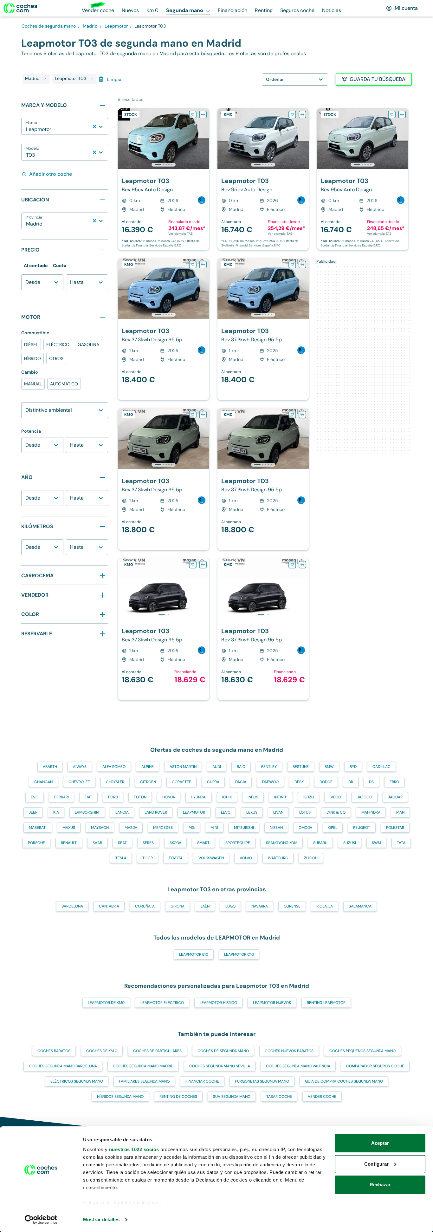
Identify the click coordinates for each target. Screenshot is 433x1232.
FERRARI (61, 797)
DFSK (299, 781)
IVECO (335, 797)
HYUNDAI (198, 797)
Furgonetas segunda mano (262, 1081)
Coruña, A (145, 906)
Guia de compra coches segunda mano (344, 1081)
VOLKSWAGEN (211, 858)
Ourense (292, 906)
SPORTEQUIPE (237, 842)
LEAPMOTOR (194, 812)
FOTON (140, 797)
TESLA (120, 858)
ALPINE (147, 766)
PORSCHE (36, 842)
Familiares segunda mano (144, 1081)
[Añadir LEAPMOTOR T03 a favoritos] (193, 114)
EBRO (394, 781)
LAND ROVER (156, 812)
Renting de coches (178, 1096)
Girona (177, 906)
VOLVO (246, 858)
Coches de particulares (157, 1050)
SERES (148, 842)
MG (192, 827)
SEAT (122, 842)
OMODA (305, 827)
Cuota (59, 265)
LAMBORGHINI (87, 812)
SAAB (97, 842)
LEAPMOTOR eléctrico (162, 1002)
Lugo (230, 906)
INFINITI (281, 797)
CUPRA (213, 781)
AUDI (216, 766)
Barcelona (72, 906)
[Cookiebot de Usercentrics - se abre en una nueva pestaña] (41, 1219)
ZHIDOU (311, 858)
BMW (329, 766)
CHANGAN (43, 781)
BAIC (241, 766)
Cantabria (109, 906)
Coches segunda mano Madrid (143, 1066)
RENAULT (69, 842)
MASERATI (38, 827)
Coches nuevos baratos (289, 1050)
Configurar (376, 1164)
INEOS (253, 797)
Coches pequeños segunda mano (362, 1050)
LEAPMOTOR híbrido (218, 1002)
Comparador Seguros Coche (375, 1066)
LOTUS (305, 812)
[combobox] (26, 129)
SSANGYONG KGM (281, 842)
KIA (56, 812)
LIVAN (278, 812)
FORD (113, 797)
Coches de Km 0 (101, 1050)
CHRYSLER (115, 781)
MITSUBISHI (244, 827)
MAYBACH (100, 827)
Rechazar (380, 1184)
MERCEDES (163, 827)
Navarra (259, 906)
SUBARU (320, 842)
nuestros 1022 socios (134, 1149)
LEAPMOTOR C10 (239, 954)
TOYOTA (176, 858)
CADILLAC (381, 766)
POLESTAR (395, 827)
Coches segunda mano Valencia (298, 1066)
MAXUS (68, 827)
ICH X (227, 797)
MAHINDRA (370, 812)
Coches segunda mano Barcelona (63, 1066)
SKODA (175, 842)
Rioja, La (324, 906)
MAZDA (131, 827)
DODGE (326, 781)
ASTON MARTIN (183, 766)
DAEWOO (270, 781)
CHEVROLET (79, 781)
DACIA (240, 781)
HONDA (168, 797)
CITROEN (148, 781)
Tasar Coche (279, 1096)
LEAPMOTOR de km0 (106, 1002)
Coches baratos (53, 1050)
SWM (376, 842)
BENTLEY (269, 766)
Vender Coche (322, 1096)
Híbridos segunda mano (120, 1096)
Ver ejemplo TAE (180, 234)
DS (371, 781)
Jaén (205, 906)
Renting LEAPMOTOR (326, 1002)
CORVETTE (181, 781)
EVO (34, 797)
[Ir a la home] (20, 8)
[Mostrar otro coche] (163, 165)
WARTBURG (278, 858)
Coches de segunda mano (223, 1050)
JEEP (33, 812)
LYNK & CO (336, 812)
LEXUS (251, 812)
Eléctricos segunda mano (76, 1081)
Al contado (36, 265)
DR (350, 781)
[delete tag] (45, 79)
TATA (401, 842)
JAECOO (364, 797)
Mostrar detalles (101, 1219)
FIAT (88, 797)
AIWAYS (80, 766)
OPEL (332, 827)
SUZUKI (349, 842)
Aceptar (380, 1143)
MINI (214, 827)
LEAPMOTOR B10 (193, 954)
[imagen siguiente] (204, 139)
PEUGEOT (361, 827)
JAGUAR (395, 797)
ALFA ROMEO (114, 766)
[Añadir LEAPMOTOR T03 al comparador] (203, 114)
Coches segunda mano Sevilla (219, 1066)
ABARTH (50, 766)
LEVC (225, 812)
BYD (353, 766)
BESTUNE (301, 766)
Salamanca (360, 906)
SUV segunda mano (231, 1096)
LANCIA (122, 812)
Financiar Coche (202, 1081)
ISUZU (308, 797)
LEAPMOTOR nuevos (272, 1002)
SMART (203, 842)
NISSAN (276, 827)
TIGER (147, 858)
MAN (400, 812)
